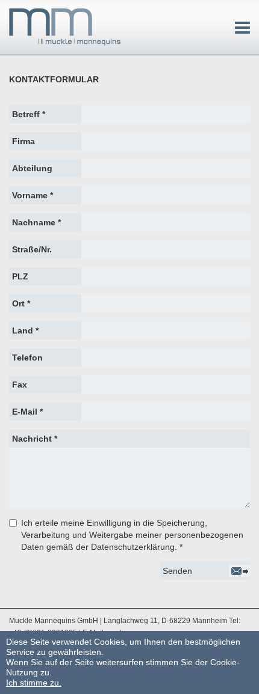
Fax (19, 384)
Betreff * (28, 114)
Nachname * (36, 222)
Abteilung (32, 168)
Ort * (21, 303)
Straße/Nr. (32, 249)
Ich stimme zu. (33, 682)
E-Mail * (27, 411)
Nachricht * (34, 438)
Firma (23, 141)
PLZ (20, 276)
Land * (25, 330)
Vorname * (32, 195)
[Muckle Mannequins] (65, 26)
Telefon (27, 357)
